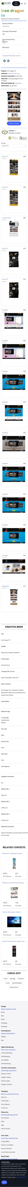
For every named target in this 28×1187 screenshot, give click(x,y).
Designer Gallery (6, 1077)
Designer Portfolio (6, 1084)
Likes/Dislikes (5, 701)
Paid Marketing (5, 1056)
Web (2, 1015)
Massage (12, 978)
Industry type (5, 659)
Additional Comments (7, 826)
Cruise (8, 983)
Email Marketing (6, 1063)
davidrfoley (6, 26)
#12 (15, 131)
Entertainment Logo (14, 73)
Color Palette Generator (8, 1152)
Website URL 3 (5, 814)
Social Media (4, 1060)
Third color (4, 754)
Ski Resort (21, 978)
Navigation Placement (7, 776)
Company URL (8, 671)
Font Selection (5, 766)
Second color (5, 741)
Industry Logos (5, 1080)
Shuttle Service (13, 987)
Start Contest (16, 3)
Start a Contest (14, 123)
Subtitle (3, 646)
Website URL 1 (5, 789)
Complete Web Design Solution (11, 56)
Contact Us (4, 1108)
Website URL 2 (5, 801)
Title (2, 634)
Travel (5, 978)
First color (4, 729)
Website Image (5, 711)
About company (5, 684)
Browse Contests (6, 1073)
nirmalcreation (6, 218)
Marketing (4, 1026)
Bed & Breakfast (17, 983)
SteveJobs (5, 310)
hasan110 (5, 156)
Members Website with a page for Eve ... (14, 941)
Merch (3, 1019)
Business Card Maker (7, 1145)
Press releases (5, 1104)
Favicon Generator (6, 1148)
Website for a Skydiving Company (12, 853)
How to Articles (5, 1128)
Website (3, 1036)
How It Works (5, 1118)
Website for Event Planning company (13, 883)
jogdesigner (18, 83)
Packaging (4, 1023)
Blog (2, 1125)
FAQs (2, 1121)
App (2, 1040)
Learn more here (21, 1177)
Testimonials (5, 1100)
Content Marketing (6, 1052)
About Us (4, 1097)
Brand (3, 1012)
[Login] (21, 3)
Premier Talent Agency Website (11, 912)
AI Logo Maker (5, 1141)
